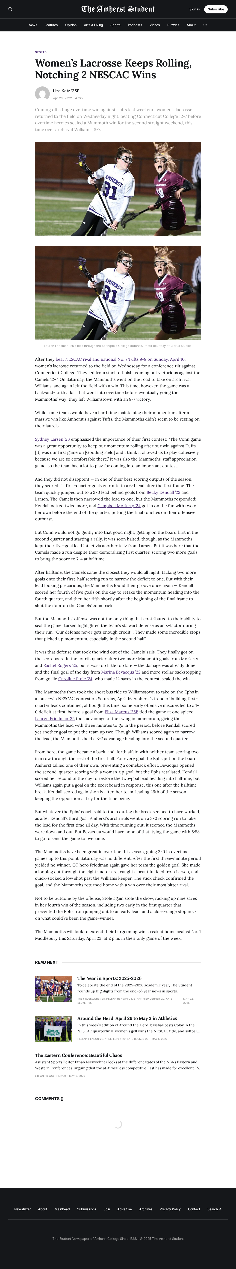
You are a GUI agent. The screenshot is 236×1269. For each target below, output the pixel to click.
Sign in (194, 9)
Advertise (124, 1209)
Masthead (62, 1209)
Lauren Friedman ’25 (55, 718)
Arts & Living (93, 25)
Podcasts (135, 25)
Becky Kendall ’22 (163, 492)
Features (51, 25)
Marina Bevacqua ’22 (121, 672)
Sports (115, 25)
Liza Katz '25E (66, 90)
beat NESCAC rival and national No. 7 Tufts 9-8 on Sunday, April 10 (120, 359)
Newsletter (22, 1209)
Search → (214, 1209)
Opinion (71, 25)
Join (107, 1209)
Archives (145, 1209)
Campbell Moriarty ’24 (119, 505)
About (191, 25)
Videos (155, 25)
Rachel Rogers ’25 (60, 665)
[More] (205, 24)
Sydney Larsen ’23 (52, 439)
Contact (194, 1209)
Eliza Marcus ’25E (121, 711)
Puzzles (173, 25)
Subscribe (216, 9)
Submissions (86, 1209)
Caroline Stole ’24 (75, 678)
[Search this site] (10, 9)
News (33, 25)
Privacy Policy (170, 1209)
